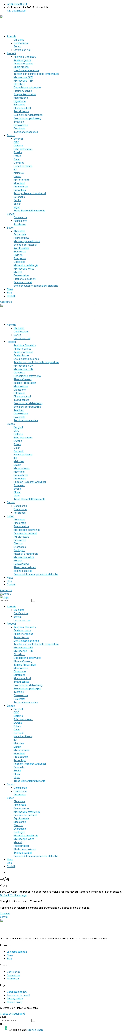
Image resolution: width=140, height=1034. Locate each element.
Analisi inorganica (23, 63)
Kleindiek (19, 172)
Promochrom (21, 186)
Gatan (17, 159)
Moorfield (19, 183)
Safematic (19, 196)
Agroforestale (21, 248)
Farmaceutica (21, 237)
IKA (15, 169)
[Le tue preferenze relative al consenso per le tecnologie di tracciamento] (6, 1028)
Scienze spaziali (23, 282)
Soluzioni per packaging (27, 118)
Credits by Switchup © (12, 1013)
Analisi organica (22, 60)
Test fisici (19, 121)
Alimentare (19, 231)
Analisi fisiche (21, 66)
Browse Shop (35, 1029)
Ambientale (20, 234)
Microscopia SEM (23, 77)
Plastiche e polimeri (25, 278)
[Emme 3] (5, 593)
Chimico (18, 254)
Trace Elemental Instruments (29, 210)
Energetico (20, 258)
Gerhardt (19, 162)
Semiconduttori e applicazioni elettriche (36, 285)
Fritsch (17, 155)
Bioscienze (20, 251)
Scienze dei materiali (25, 244)
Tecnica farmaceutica (26, 131)
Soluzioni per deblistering (28, 114)
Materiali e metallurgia (26, 265)
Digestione (20, 101)
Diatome (18, 145)
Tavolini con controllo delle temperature (36, 73)
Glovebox (19, 84)
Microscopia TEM (23, 80)
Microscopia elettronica (27, 241)
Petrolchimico (21, 275)
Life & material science (26, 70)
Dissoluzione (21, 125)
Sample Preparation (25, 94)
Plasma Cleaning (23, 90)
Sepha (17, 200)
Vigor (17, 207)
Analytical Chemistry (25, 56)
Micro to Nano (22, 179)
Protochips (20, 190)
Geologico (19, 261)
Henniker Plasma (23, 166)
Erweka (18, 152)
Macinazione (21, 97)
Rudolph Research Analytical (30, 193)
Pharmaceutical (22, 107)
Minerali (18, 272)
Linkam (17, 176)
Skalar (17, 203)
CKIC (16, 142)
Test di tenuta (21, 111)
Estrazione (19, 104)
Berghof (18, 138)
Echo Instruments (23, 148)
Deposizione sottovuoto (27, 87)
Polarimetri (19, 128)
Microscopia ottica (24, 268)
